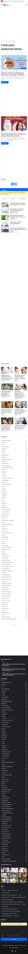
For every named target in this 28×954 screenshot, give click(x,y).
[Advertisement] (14, 22)
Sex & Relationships (6, 593)
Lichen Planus (5, 539)
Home (3, 41)
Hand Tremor (5, 516)
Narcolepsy (4, 553)
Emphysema (4, 493)
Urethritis (4, 610)
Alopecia (4, 450)
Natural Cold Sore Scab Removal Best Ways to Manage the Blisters (13, 74)
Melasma (4, 543)
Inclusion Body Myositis (7, 532)
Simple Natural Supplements (7, 915)
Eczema (3, 490)
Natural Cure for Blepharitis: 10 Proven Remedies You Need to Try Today (18, 229)
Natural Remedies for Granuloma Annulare (10, 908)
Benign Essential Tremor (7, 459)
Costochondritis (5, 480)
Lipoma (3, 541)
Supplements (5, 604)
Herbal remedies (20, 901)
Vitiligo (3, 614)
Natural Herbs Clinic (14, 947)
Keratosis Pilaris (5, 537)
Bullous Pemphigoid (6, 465)
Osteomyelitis (5, 558)
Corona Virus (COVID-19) (7, 478)
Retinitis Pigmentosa (6, 585)
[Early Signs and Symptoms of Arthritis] (5, 870)
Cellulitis (4, 474)
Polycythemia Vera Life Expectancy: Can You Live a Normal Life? (20, 427)
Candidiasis (4, 471)
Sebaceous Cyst (5, 589)
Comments (22, 198)
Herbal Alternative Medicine (8, 520)
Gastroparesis (5, 507)
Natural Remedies (6, 556)
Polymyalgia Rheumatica (7, 570)
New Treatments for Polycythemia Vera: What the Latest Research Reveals (6, 428)
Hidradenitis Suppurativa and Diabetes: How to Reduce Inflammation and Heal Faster (20, 394)
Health (3, 518)
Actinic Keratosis (5, 446)
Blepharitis (4, 461)
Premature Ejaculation (7, 577)
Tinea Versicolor (5, 608)
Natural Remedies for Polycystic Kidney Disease (11, 911)
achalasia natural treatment (12, 890)
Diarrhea (4, 486)
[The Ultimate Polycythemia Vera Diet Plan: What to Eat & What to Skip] (14, 880)
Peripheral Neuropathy (7, 562)
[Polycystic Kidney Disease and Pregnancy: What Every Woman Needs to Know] (21, 404)
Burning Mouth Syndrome (7, 467)
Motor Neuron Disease (7, 547)
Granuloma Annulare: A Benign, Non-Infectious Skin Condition (17, 203)
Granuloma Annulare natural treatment (18, 897)
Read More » (4, 82)
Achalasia (4, 442)
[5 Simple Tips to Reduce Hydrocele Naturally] (5, 223)
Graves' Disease (5, 511)
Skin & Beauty (5, 598)
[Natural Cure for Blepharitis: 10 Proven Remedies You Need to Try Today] (5, 229)
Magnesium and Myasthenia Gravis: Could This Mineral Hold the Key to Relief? (7, 377)
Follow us (3, 919)
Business (4, 469)
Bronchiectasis (5, 463)
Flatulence (4, 503)
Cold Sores (4, 476)
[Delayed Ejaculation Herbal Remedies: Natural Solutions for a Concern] (5, 217)
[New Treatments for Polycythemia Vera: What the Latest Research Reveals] (7, 421)
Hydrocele (4, 526)
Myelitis (3, 551)
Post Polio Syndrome (6, 574)
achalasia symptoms (6, 892)
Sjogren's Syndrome (6, 595)
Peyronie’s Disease (6, 564)
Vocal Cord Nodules (6, 616)
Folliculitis (4, 505)
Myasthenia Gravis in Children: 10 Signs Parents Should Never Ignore (20, 377)
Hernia (3, 522)
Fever (3, 499)
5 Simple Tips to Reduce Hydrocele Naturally (16, 222)
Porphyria (4, 572)
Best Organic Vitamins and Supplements (9, 895)
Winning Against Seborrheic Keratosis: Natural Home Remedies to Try (17, 210)
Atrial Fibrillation (5, 455)
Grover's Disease (5, 514)
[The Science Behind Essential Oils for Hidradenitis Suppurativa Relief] (7, 386)
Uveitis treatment (6, 612)
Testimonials (4, 606)
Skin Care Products (6, 600)
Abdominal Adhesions (6, 440)
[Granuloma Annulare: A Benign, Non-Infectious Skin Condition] (5, 204)
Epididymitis (4, 495)
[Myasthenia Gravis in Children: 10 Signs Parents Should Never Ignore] (21, 370)
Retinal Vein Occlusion (7, 583)
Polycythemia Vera (6, 568)
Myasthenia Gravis (6, 549)
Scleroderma (4, 587)
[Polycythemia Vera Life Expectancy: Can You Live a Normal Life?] (21, 421)
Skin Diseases (5, 602)
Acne (3, 444)
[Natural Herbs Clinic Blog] (6, 4)
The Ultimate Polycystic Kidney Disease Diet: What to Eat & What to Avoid (7, 411)
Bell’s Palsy (4, 457)
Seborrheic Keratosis (6, 591)
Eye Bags (4, 497)
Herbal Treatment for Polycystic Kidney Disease (11, 904)
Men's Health (5, 545)
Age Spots (4, 448)
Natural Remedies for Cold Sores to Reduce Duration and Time (13, 135)
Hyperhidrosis (5, 528)
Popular (4, 198)
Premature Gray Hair (6, 579)
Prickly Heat (4, 581)
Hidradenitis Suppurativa (7, 524)
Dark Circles (4, 482)
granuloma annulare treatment (7, 899)
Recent (13, 198)
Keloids (3, 535)
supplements (16, 915)
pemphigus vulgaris (6, 560)
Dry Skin (4, 488)
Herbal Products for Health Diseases (8, 901)
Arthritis (3, 453)
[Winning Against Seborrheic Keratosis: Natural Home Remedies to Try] (5, 210)
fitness (20, 895)
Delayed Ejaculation (6, 484)
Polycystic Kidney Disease (7, 566)
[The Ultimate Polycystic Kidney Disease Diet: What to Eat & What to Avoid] (7, 404)
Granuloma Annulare (6, 509)
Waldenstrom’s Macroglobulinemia (9, 619)
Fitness (3, 501)
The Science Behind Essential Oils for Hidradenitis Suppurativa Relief (6, 394)
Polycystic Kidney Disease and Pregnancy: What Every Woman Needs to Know (21, 411)
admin (3, 71)
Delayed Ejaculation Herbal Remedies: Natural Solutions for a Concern (18, 217)
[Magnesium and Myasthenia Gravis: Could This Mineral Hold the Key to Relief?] (7, 370)
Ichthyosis (4, 530)
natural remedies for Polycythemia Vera (9, 913)
